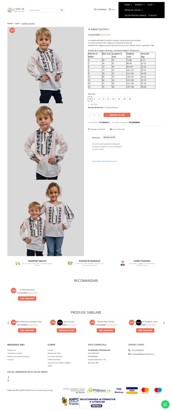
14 (124, 99)
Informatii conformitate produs (104, 161)
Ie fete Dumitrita (27, 289)
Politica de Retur (54, 359)
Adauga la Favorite (97, 129)
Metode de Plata (54, 353)
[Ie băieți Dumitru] (45, 65)
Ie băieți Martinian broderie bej (27, 321)
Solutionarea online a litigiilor (59, 363)
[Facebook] (8, 377)
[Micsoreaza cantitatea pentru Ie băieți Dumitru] (90, 115)
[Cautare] (62, 10)
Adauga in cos (117, 115)
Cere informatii (118, 129)
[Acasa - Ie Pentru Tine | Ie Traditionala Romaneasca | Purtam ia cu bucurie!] (15, 10)
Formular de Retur (55, 356)
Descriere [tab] (96, 137)
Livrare (50, 350)
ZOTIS (23, 390)
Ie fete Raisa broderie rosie (145, 321)
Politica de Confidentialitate (18, 356)
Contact (10, 359)
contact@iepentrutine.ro (142, 354)
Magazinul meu (15, 344)
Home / (10, 23)
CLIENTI (51, 344)
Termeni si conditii (14, 353)
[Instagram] (8, 380)
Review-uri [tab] (109, 137)
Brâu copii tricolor (66, 321)
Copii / (18, 23)
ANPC (50, 366)
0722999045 (137, 350)
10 (113, 99)
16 (130, 99)
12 (119, 99)
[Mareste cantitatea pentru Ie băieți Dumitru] (99, 115)
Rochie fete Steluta (105, 321)
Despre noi (11, 350)
